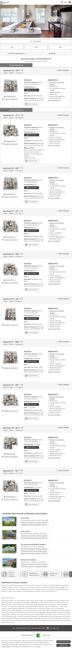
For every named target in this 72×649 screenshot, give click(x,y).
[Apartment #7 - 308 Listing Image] (10, 357)
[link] (42, 100)
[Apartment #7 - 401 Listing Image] (10, 486)
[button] (62, 2)
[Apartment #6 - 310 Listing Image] (11, 86)
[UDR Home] (38, 635)
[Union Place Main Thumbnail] (9, 521)
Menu (66, 2)
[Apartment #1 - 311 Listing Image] (11, 130)
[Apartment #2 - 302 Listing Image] (10, 269)
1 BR (12, 47)
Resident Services (27, 635)
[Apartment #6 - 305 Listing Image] (10, 443)
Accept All (63, 645)
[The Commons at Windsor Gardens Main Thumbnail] (9, 548)
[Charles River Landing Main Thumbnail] (9, 563)
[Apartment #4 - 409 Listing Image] (10, 400)
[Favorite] (19, 69)
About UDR (46, 635)
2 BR (36, 47)
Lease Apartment (33, 104)
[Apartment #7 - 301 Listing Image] (10, 226)
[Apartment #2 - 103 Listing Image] (10, 314)
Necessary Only (63, 642)
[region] (36, 643)
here (38, 646)
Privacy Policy (6, 646)
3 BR (60, 47)
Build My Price (32, 90)
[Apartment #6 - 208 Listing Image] (10, 183)
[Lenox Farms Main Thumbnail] (9, 534)
